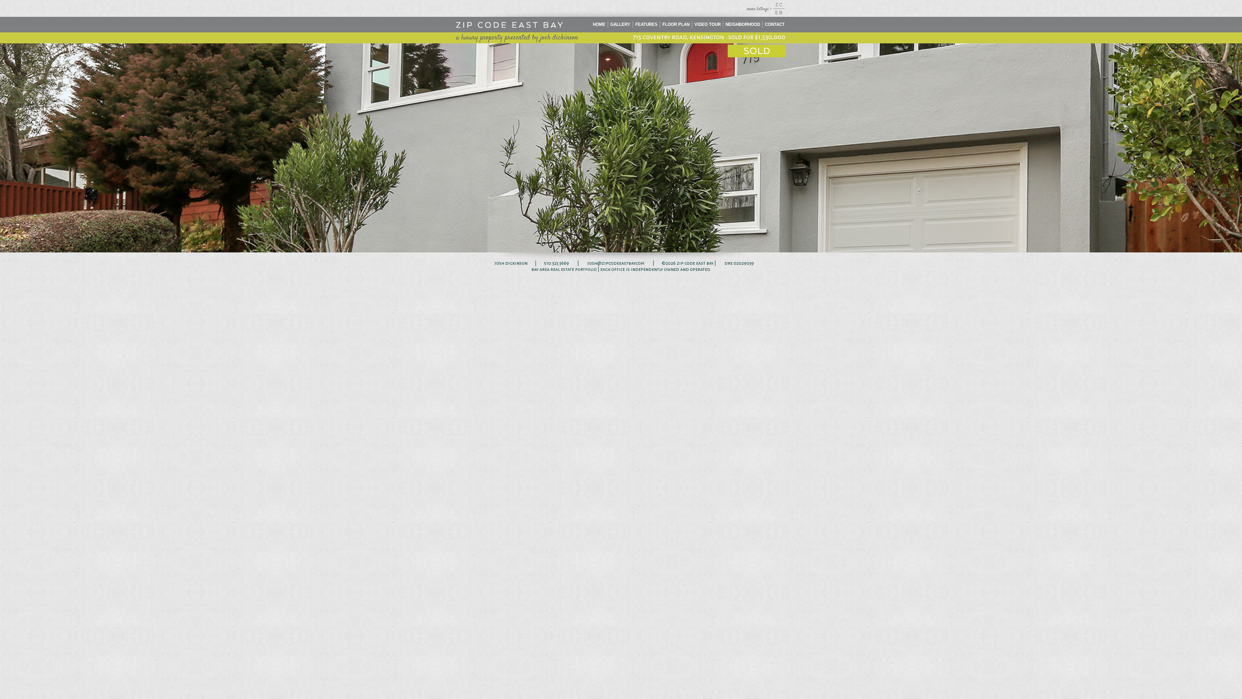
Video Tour (707, 24)
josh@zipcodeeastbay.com (615, 263)
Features (646, 24)
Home (599, 24)
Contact (775, 24)
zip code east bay (695, 263)
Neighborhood (742, 24)
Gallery (620, 24)
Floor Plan (676, 24)
